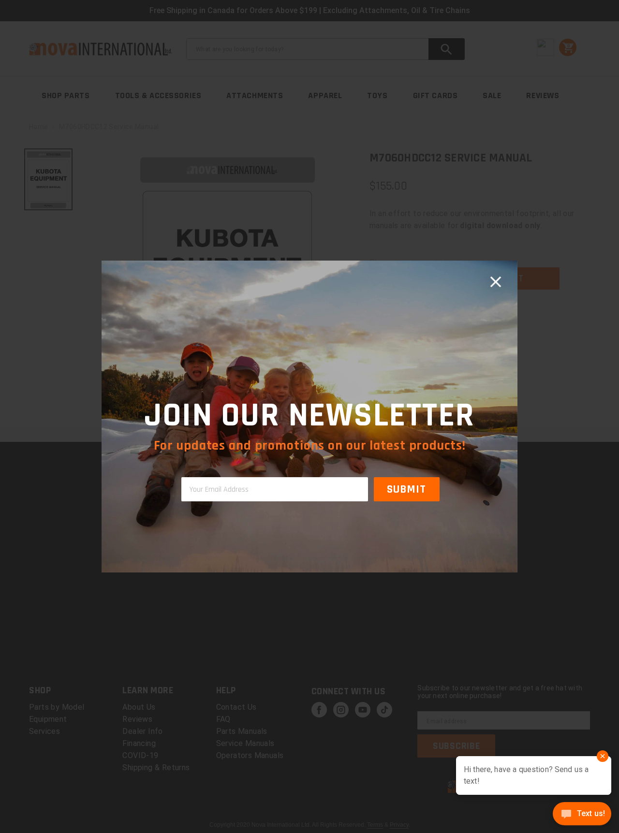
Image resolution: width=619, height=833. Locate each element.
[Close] (495, 282)
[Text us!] (582, 814)
